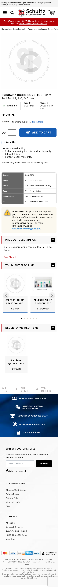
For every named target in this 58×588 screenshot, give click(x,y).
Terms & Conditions (15, 559)
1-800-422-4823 (16, 531)
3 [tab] (27, 318)
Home (4, 29)
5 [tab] (33, 318)
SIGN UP (44, 463)
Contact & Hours (14, 527)
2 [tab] (24, 318)
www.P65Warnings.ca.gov (26, 228)
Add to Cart (41, 132)
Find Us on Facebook (17, 471)
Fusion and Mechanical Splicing (41, 29)
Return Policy (12, 494)
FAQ (8, 506)
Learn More (37, 122)
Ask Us (10, 142)
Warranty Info (13, 502)
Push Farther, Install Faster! (33, 23)
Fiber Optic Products (17, 29)
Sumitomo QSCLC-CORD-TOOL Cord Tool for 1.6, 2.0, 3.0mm (16, 362)
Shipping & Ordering (16, 490)
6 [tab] (36, 318)
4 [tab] (30, 318)
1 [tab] (21, 318)
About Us (10, 523)
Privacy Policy (12, 498)
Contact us (11, 156)
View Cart (10, 539)
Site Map (48, 559)
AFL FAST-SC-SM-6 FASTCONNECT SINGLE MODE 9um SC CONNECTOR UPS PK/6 (15, 302)
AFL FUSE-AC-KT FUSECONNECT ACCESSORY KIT (43, 302)
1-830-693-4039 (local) (17, 535)
